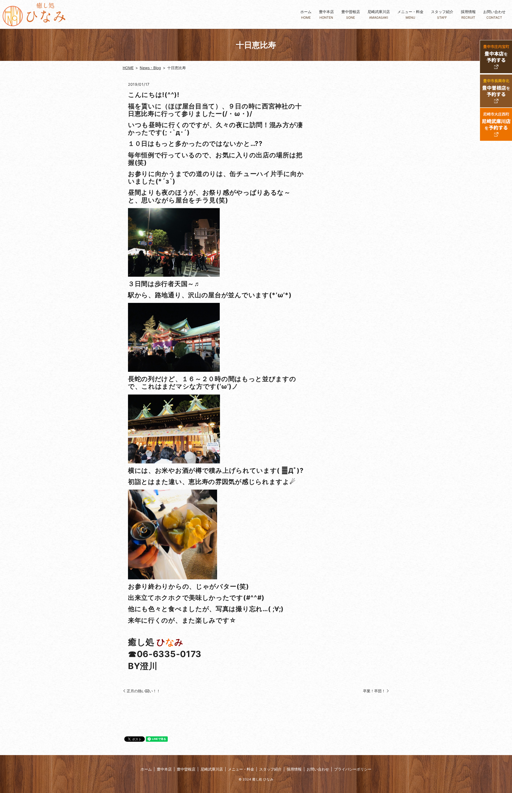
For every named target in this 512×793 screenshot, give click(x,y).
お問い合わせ (494, 14)
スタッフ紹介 (442, 14)
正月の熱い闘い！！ (143, 691)
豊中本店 (326, 14)
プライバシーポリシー (352, 769)
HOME (128, 67)
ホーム (305, 14)
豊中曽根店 (350, 14)
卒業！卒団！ (374, 691)
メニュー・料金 (410, 14)
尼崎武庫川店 (378, 14)
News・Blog (150, 67)
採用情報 (468, 14)
